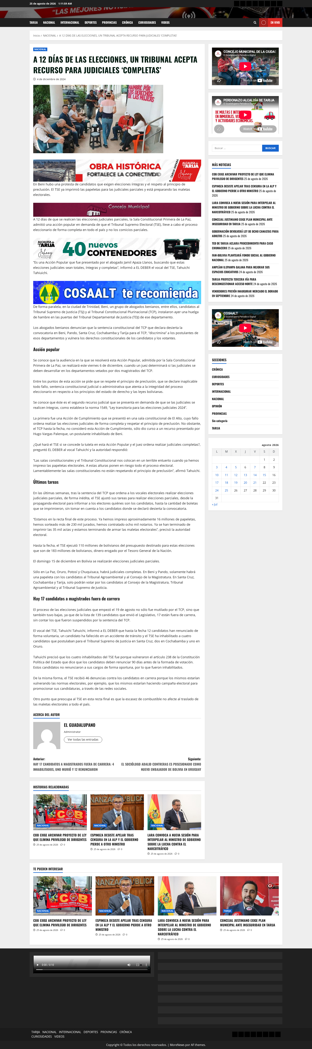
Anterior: (73, 764)
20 (245, 483)
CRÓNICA (127, 22)
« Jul (214, 504)
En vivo (275, 22)
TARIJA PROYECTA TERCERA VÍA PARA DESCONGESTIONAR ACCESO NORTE (234, 281)
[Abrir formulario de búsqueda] (255, 22)
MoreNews (177, 1045)
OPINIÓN (217, 406)
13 (245, 475)
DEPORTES (91, 22)
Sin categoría (219, 421)
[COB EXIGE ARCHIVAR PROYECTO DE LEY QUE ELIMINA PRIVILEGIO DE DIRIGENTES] (60, 812)
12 (235, 475)
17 (216, 483)
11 (226, 475)
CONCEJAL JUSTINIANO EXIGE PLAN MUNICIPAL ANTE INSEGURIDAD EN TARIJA (247, 922)
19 (235, 483)
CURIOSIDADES (147, 22)
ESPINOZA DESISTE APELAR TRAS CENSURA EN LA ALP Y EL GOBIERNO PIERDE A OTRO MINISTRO (114, 839)
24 (216, 490)
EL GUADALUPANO (79, 725)
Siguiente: (161, 764)
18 (226, 483)
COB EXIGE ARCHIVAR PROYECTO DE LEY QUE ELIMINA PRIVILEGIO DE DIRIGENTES (59, 837)
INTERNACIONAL (69, 22)
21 (255, 483)
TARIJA (34, 22)
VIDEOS (165, 22)
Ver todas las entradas (83, 739)
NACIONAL (49, 22)
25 (226, 490)
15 (264, 475)
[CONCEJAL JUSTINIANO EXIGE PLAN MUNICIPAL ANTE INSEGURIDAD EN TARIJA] (249, 896)
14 (255, 475)
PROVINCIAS (109, 22)
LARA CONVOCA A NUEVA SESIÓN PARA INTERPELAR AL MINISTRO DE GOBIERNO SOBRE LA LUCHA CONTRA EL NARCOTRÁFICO (174, 842)
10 (216, 475)
